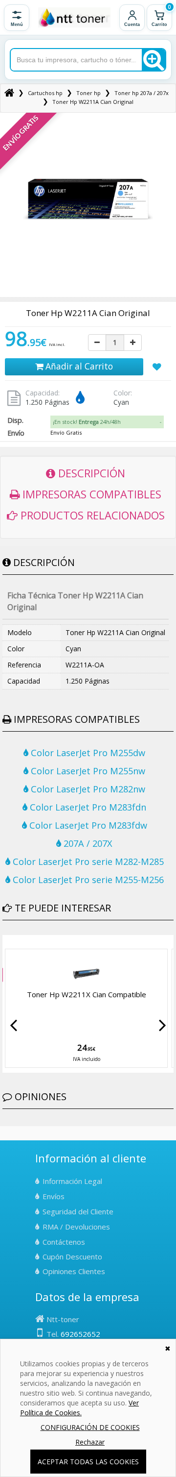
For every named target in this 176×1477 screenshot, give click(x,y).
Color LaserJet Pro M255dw (86, 753)
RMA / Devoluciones (76, 1226)
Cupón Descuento (72, 1256)
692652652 (80, 1334)
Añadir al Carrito (78, 366)
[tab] (107, 422)
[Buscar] (153, 60)
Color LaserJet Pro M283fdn (86, 807)
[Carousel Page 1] (5, 942)
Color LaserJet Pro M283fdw (87, 825)
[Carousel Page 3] (17, 942)
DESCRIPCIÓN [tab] (90, 473)
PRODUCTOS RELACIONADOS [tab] (91, 515)
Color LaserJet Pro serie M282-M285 (87, 861)
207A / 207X (86, 843)
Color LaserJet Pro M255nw (86, 771)
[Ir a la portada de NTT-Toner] (74, 17)
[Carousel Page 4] (23, 942)
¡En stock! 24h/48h (87, 421)
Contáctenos (64, 1242)
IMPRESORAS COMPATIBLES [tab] (90, 494)
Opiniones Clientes (74, 1271)
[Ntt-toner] (9, 93)
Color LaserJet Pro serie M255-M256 (87, 880)
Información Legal (72, 1181)
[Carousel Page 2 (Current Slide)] (11, 942)
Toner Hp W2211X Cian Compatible (86, 994)
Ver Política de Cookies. (79, 1407)
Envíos (54, 1196)
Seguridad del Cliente (78, 1211)
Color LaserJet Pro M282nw (86, 789)
